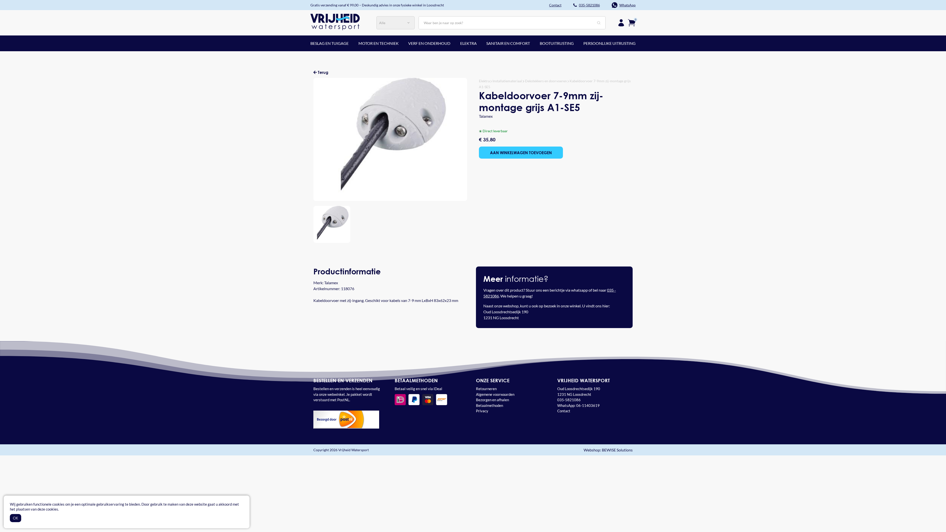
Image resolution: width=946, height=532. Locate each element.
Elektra (468, 43)
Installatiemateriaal (507, 81)
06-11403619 (588, 405)
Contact (563, 411)
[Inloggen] (621, 22)
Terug (322, 72)
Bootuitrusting (557, 43)
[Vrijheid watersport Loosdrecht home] (335, 21)
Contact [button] (555, 5)
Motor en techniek (378, 43)
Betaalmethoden (489, 405)
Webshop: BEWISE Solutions (608, 450)
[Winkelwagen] (632, 22)
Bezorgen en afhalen (492, 400)
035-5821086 (589, 5)
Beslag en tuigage (329, 43)
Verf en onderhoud (429, 43)
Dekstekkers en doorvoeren (546, 81)
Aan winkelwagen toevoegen (521, 152)
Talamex (486, 116)
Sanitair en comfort (508, 43)
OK (15, 517)
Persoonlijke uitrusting (609, 43)
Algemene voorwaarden (495, 394)
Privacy (482, 411)
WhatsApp (627, 5)
